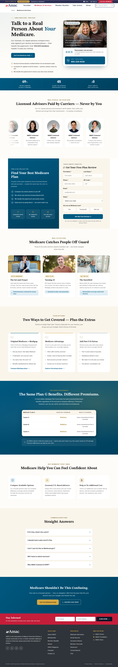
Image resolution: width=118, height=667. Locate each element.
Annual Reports (75, 650)
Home (13, 10)
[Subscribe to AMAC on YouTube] (21, 648)
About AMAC (52, 634)
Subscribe (103, 619)
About (88, 5)
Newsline (27, 5)
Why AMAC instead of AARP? (38, 565)
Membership (52, 638)
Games (50, 644)
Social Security (75, 638)
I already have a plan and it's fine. (39, 540)
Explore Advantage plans (54, 368)
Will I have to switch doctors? (38, 556)
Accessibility (109, 664)
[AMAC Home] (13, 631)
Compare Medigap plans (19, 368)
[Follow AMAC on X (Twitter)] (12, 648)
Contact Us (51, 653)
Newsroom (73, 647)
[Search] (97, 5)
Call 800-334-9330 (71, 602)
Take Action (77, 5)
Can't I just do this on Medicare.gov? (41, 548)
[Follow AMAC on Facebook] (7, 648)
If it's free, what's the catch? (38, 532)
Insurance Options (76, 641)
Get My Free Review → (83, 217)
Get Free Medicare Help (22, 55)
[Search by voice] (112, 5)
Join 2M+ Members (105, 1)
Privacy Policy (88, 664)
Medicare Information (77, 634)
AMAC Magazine (53, 647)
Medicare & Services (42, 5)
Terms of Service (99, 664)
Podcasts (51, 650)
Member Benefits (62, 5)
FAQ (71, 653)
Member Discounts (76, 644)
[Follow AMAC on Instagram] (16, 648)
